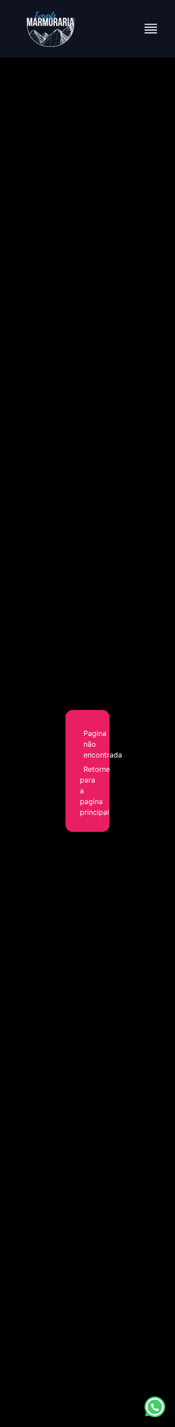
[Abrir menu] (150, 28)
